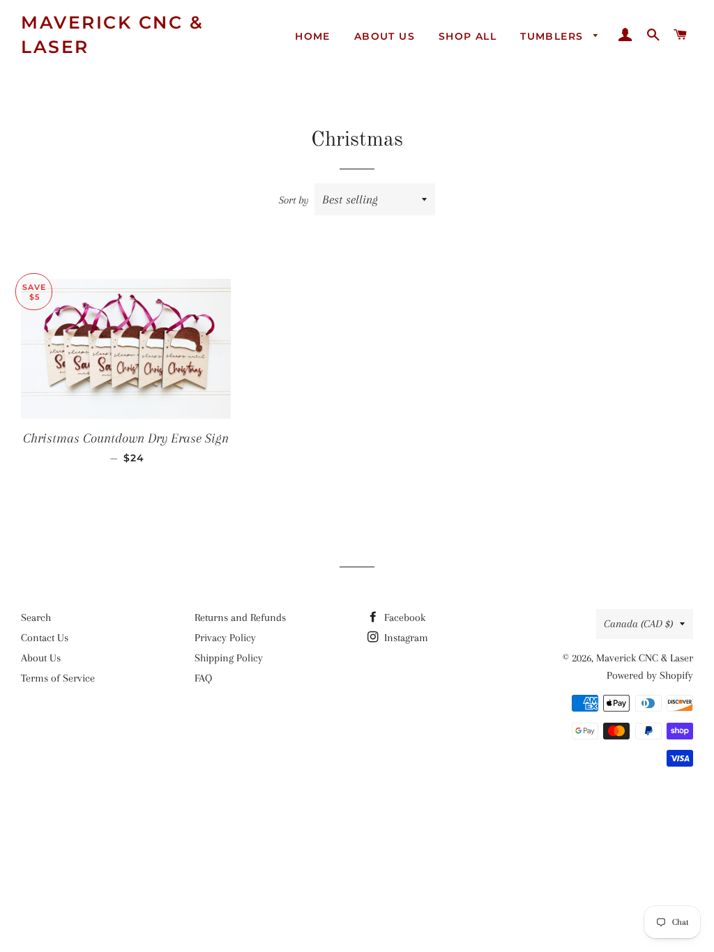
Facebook (403, 617)
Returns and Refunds (240, 617)
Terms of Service (58, 678)
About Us (384, 36)
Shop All (467, 36)
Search (36, 617)
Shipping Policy (229, 658)
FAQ (203, 678)
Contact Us (44, 637)
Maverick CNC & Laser (112, 34)
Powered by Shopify (650, 675)
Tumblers (553, 36)
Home (313, 36)
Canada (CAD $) (638, 623)
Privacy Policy (225, 637)
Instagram (404, 637)
